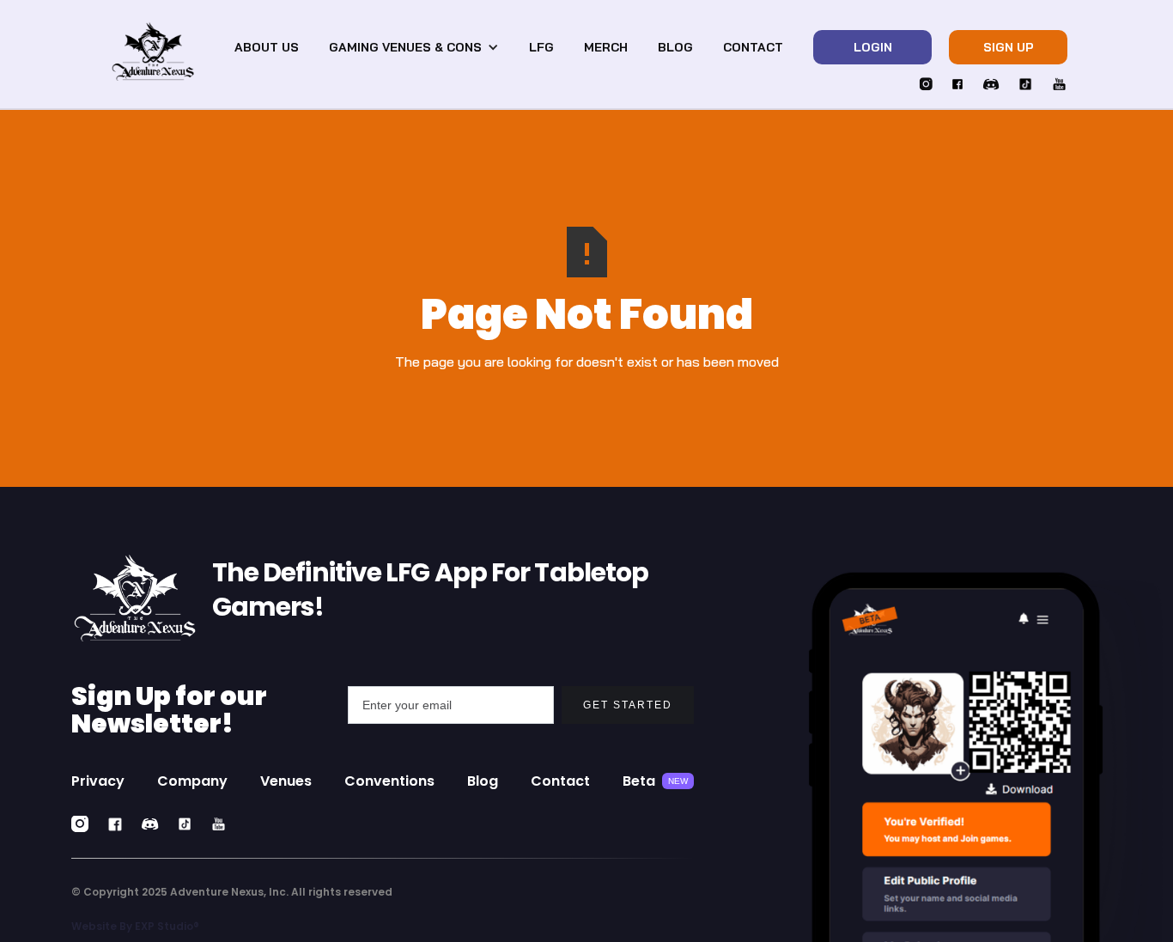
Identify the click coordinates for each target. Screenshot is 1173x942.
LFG (541, 47)
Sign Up (1008, 47)
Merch (606, 47)
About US (266, 47)
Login (873, 47)
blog (675, 47)
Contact (753, 47)
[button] (414, 47)
